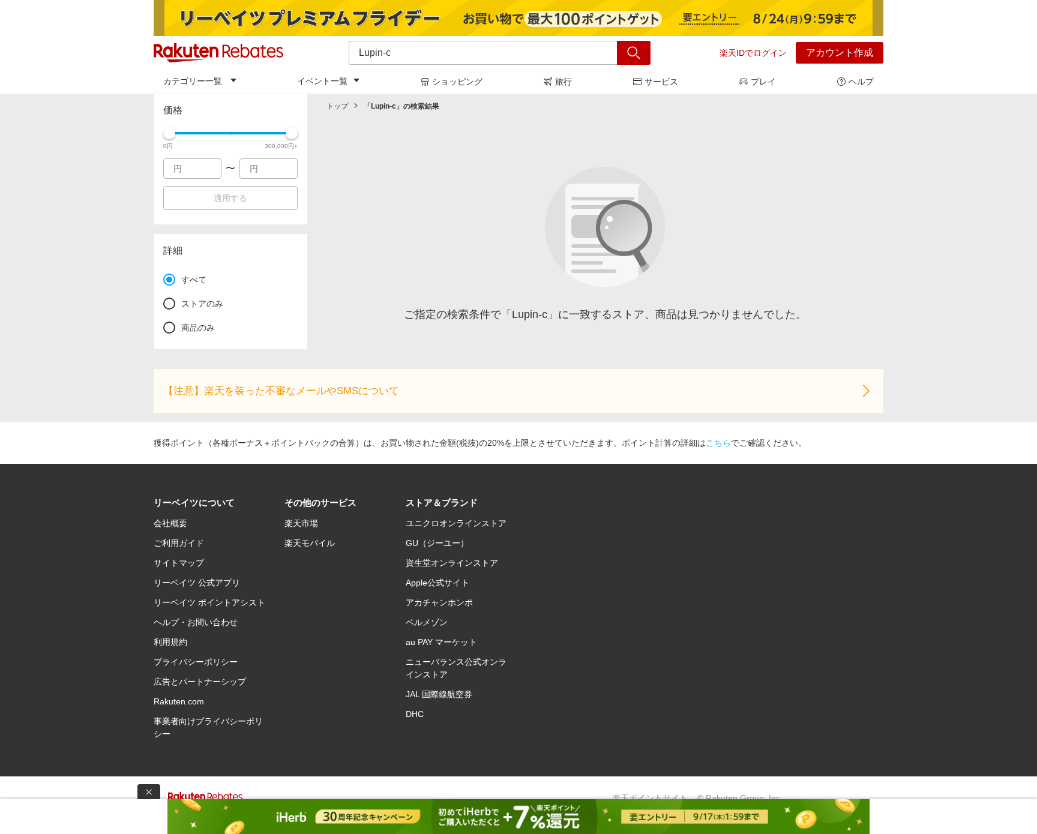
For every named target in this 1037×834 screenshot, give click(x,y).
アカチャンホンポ (439, 602)
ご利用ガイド (179, 543)
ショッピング (457, 81)
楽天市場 (301, 523)
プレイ (763, 81)
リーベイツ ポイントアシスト (209, 602)
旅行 (563, 81)
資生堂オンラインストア (452, 563)
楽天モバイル (309, 543)
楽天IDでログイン (753, 53)
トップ (337, 106)
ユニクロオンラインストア (456, 523)
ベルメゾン (427, 622)
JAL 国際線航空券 (439, 694)
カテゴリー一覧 (192, 81)
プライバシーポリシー (196, 662)
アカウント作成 (839, 52)
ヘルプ (861, 81)
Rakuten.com (179, 701)
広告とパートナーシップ (200, 681)
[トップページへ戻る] (218, 53)
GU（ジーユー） (437, 543)
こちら (718, 443)
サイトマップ (179, 563)
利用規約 (170, 642)
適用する (230, 198)
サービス (661, 81)
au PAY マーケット (441, 642)
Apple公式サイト (437, 582)
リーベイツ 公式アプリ (197, 582)
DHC (415, 714)
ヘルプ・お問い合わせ (196, 622)
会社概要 (170, 523)
